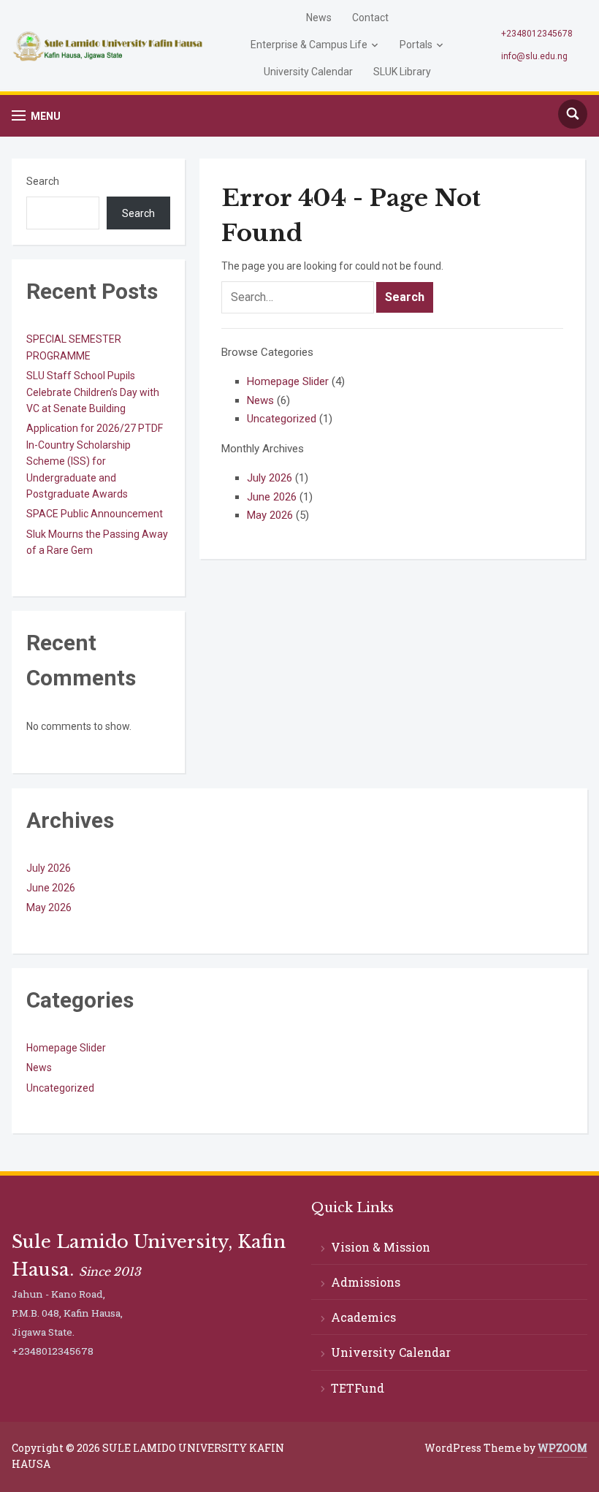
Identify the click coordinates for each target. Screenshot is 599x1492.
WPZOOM (562, 1448)
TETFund (357, 1388)
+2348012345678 (537, 33)
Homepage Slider (288, 381)
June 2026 (272, 496)
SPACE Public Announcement (94, 513)
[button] (36, 116)
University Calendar (308, 71)
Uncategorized (281, 418)
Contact (370, 17)
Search (42, 181)
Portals (416, 44)
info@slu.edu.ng (534, 56)
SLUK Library (402, 71)
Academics (363, 1317)
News (319, 17)
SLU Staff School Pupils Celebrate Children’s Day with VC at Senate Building (92, 392)
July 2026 (269, 477)
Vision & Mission (380, 1247)
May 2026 (270, 515)
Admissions (365, 1282)
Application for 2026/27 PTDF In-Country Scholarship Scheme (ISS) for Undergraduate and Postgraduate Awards (94, 461)
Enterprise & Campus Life (309, 44)
